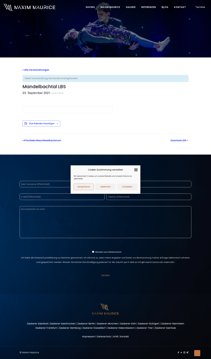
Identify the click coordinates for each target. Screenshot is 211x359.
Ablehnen (105, 186)
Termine (200, 7)
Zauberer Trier (145, 328)
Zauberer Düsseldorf (94, 328)
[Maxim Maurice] (29, 7)
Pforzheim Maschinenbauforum (42, 140)
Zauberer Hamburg (70, 328)
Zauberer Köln (128, 323)
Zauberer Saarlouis (165, 328)
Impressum (88, 336)
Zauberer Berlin (86, 323)
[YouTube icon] (181, 352)
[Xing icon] (187, 352)
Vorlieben (127, 186)
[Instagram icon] (184, 352)
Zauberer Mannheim (172, 323)
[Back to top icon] (197, 353)
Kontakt (124, 336)
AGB (115, 336)
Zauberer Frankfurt (46, 328)
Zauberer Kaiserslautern (121, 328)
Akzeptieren (83, 186)
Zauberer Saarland (37, 323)
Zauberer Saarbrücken (63, 323)
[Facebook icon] (178, 352)
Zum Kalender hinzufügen (42, 123)
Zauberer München (107, 323)
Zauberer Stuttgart (148, 323)
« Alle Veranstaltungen (36, 69)
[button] (135, 169)
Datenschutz (104, 336)
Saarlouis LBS (179, 140)
